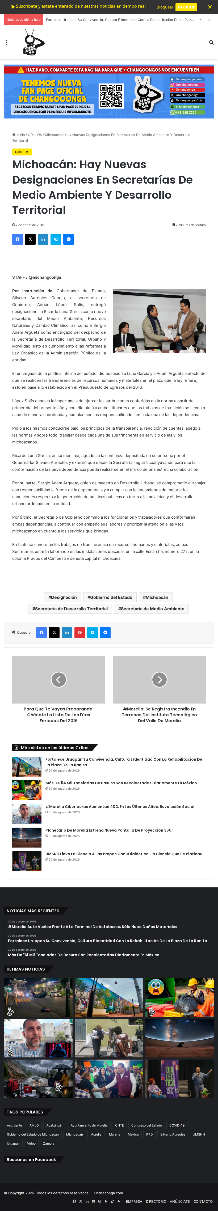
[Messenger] (68, 239)
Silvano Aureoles (172, 1134)
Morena (114, 1134)
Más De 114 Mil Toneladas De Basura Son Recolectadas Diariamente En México (121, 783)
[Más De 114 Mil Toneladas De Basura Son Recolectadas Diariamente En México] (26, 790)
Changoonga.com (108, 1193)
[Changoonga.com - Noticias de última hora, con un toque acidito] (32, 42)
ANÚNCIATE (180, 1201)
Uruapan (13, 1143)
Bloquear (165, 7)
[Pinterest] (79, 632)
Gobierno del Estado (111, 597)
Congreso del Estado (146, 1125)
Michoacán (157, 597)
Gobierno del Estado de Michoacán (33, 1134)
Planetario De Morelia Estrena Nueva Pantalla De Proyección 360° (109, 830)
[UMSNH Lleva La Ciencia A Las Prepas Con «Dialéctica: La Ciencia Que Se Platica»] (26, 861)
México (133, 1134)
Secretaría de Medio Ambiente (153, 608)
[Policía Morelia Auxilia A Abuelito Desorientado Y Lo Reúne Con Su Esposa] (109, 1038)
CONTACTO (203, 1201)
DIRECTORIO (156, 1201)
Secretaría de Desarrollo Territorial (71, 608)
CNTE (119, 1125)
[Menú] (6, 44)
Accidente (14, 1125)
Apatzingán (54, 1125)
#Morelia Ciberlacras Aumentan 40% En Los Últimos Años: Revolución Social (119, 806)
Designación (64, 597)
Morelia (96, 1134)
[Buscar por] (211, 44)
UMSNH (199, 1134)
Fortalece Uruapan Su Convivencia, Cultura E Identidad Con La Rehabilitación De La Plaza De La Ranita (130, 20)
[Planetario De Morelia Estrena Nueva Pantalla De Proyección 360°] (26, 838)
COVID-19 (177, 1125)
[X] (30, 239)
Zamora (48, 1143)
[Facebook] (17, 239)
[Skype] (56, 239)
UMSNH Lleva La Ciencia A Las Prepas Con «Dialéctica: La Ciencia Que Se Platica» (123, 854)
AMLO (34, 1125)
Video (31, 1143)
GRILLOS (35, 135)
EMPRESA (134, 1201)
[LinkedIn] (43, 239)
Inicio (20, 135)
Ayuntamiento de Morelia (89, 1125)
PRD (149, 1134)
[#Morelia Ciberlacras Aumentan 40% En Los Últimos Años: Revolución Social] (26, 814)
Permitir (186, 7)
